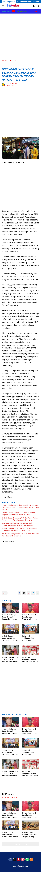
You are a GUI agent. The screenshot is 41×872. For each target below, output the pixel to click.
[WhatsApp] (27, 860)
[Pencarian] (38, 6)
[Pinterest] (18, 860)
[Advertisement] (20, 36)
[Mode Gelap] (34, 6)
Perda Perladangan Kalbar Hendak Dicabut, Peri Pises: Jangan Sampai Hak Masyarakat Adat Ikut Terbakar (20, 507)
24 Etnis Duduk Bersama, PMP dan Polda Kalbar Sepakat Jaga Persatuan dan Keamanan (20, 519)
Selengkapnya (19, 844)
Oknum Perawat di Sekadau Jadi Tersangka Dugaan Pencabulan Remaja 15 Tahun (18, 514)
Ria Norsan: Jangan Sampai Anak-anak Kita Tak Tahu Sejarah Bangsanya (20, 535)
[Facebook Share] (19, 593)
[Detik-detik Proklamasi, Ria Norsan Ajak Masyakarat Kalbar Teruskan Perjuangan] (30, 629)
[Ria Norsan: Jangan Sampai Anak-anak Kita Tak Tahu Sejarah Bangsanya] (30, 650)
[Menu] (3, 6)
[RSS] (31, 860)
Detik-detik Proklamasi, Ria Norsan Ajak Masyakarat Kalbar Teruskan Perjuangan (17, 524)
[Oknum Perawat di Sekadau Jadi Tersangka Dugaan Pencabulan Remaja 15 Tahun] (30, 608)
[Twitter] (14, 860)
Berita (4, 65)
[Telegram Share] (33, 593)
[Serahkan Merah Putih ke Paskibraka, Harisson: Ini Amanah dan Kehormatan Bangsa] (10, 650)
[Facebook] (10, 860)
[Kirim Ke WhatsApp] (37, 593)
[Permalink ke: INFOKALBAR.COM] (3, 84)
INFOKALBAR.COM (11, 84)
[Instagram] (23, 860)
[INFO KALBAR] (13, 6)
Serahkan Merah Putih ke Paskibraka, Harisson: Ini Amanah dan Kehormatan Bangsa (19, 529)
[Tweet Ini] (24, 593)
